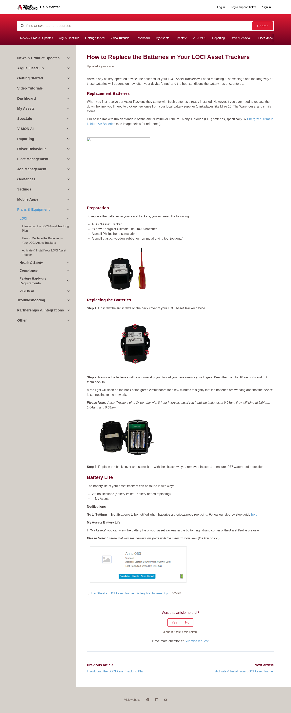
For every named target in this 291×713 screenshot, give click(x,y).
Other (22, 320)
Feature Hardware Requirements (33, 281)
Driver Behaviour (241, 38)
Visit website (132, 699)
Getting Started (95, 38)
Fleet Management (270, 38)
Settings (24, 189)
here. (254, 514)
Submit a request (196, 641)
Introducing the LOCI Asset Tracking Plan (116, 671)
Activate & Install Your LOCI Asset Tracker (244, 671)
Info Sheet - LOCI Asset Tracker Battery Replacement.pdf (130, 593)
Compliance (29, 270)
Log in (221, 7)
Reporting (218, 38)
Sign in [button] (266, 7)
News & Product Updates (36, 38)
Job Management (31, 169)
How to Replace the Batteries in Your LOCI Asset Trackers (42, 241)
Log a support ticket (243, 7)
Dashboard (142, 38)
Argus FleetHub (69, 38)
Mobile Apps (27, 199)
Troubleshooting (31, 300)
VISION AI (199, 38)
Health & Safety (31, 262)
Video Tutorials (119, 38)
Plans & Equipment (33, 209)
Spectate (181, 38)
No (187, 622)
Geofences (26, 179)
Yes (174, 622)
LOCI (23, 218)
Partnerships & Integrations (40, 310)
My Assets (162, 38)
